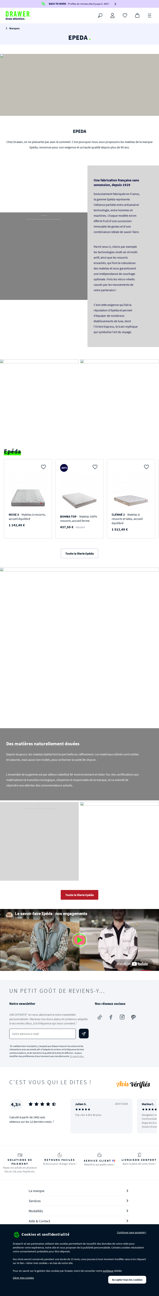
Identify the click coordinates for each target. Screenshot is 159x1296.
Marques (14, 28)
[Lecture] (79, 940)
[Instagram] (122, 1017)
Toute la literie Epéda (79, 553)
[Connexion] (112, 15)
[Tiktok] (100, 1017)
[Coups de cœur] (125, 15)
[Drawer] (17, 15)
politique (108, 1271)
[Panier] (137, 15)
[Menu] (149, 15)
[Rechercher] (100, 15)
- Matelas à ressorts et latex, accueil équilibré (127, 519)
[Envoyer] (84, 1033)
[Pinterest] (133, 1017)
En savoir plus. (77, 1056)
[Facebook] (111, 1017)
